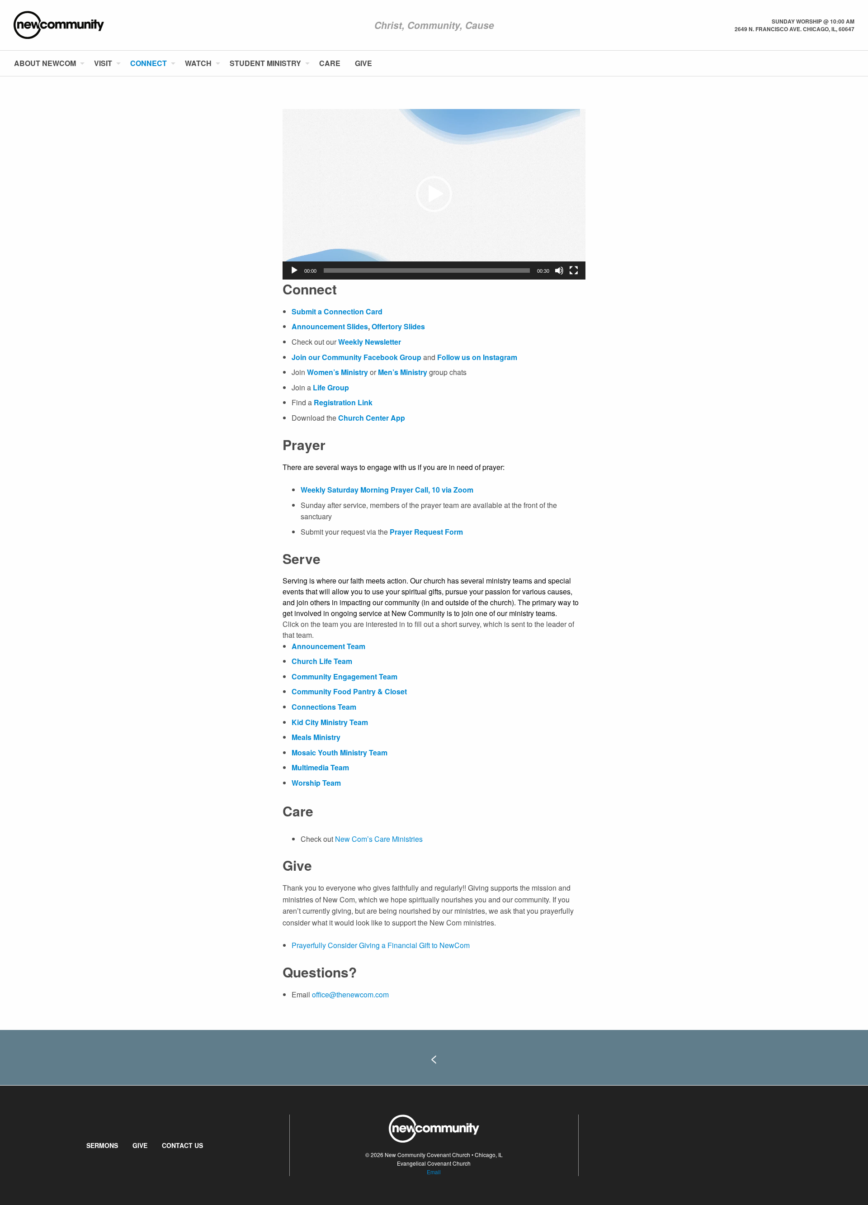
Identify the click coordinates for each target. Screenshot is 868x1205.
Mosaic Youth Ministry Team (339, 752)
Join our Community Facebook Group (357, 357)
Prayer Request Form (426, 532)
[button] (434, 194)
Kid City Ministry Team (330, 722)
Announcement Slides (330, 326)
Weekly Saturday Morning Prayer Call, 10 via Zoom (387, 489)
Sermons (102, 1145)
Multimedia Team (320, 767)
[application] (434, 194)
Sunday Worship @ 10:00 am (813, 21)
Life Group (331, 387)
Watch (198, 63)
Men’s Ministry (402, 372)
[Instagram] (854, 63)
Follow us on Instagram (477, 357)
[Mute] (559, 270)
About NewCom (45, 63)
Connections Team (324, 707)
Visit (103, 63)
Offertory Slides (397, 326)
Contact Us (182, 1145)
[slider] (427, 270)
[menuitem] (47, 63)
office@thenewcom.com (350, 994)
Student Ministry (265, 63)
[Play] (294, 270)
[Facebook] (839, 63)
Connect (148, 63)
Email (434, 1172)
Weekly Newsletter (369, 342)
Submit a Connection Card (337, 311)
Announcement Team (328, 646)
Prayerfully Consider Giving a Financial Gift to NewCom (381, 945)
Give (363, 63)
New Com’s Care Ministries (379, 839)
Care (329, 63)
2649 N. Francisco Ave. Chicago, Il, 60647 (794, 29)
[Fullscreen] (573, 270)
